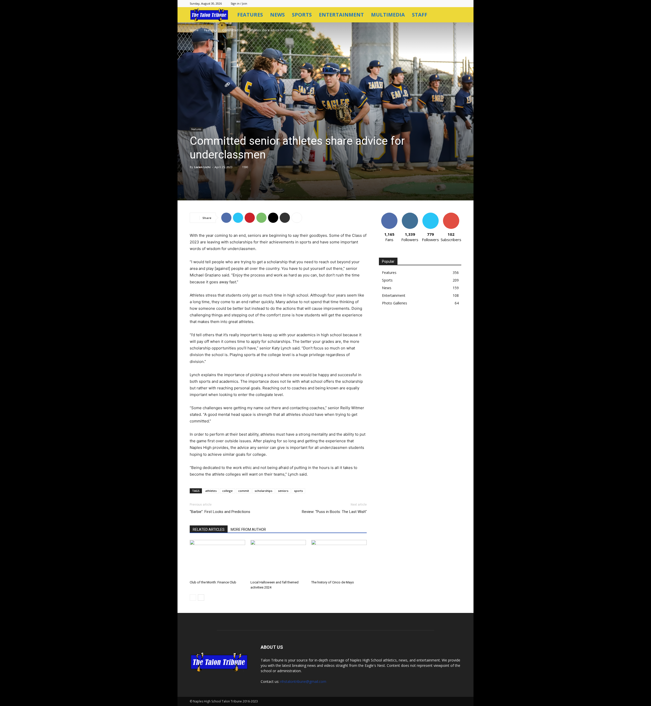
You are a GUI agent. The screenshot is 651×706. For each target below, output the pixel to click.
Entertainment (341, 14)
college (227, 491)
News (277, 14)
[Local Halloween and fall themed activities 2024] (278, 559)
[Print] (285, 218)
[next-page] (201, 597)
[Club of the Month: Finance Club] (217, 559)
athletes (211, 491)
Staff (419, 14)
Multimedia (388, 14)
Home (194, 30)
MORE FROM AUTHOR (248, 529)
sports (298, 491)
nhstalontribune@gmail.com (303, 681)
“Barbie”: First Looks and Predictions (220, 511)
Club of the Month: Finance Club (213, 582)
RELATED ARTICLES (209, 529)
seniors (283, 491)
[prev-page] (193, 597)
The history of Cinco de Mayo (332, 582)
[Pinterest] (250, 218)
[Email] (273, 218)
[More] (296, 218)
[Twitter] (238, 218)
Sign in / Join (239, 3)
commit (243, 491)
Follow (410, 214)
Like (389, 214)
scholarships (263, 491)
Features (250, 14)
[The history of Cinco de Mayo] (339, 559)
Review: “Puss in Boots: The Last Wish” (334, 511)
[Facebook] (226, 218)
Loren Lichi (202, 167)
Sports (302, 14)
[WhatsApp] (261, 218)
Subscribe (451, 214)
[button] (455, 15)
